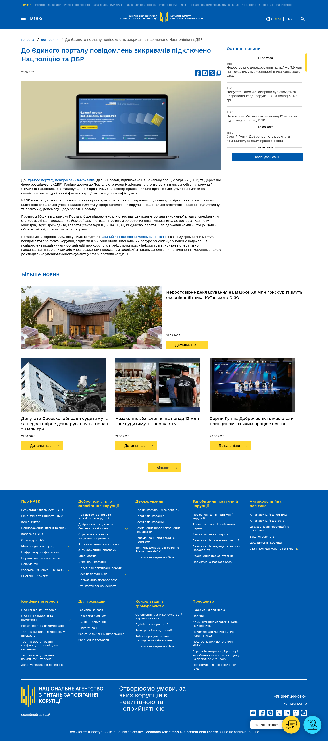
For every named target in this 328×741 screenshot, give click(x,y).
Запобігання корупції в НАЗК (43, 569)
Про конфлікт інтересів (39, 609)
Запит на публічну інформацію (101, 633)
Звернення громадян (94, 639)
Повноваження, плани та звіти (44, 527)
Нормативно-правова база (98, 579)
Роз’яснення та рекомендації (43, 625)
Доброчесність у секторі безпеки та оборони (96, 526)
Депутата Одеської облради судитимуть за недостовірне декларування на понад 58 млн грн (64, 423)
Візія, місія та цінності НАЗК (42, 515)
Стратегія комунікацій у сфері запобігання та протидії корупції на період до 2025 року (217, 655)
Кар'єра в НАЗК (32, 534)
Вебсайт (27, 4)
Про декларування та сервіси (157, 509)
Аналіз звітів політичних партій (216, 540)
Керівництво (31, 521)
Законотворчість (262, 536)
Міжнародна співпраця (38, 546)
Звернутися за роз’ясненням (42, 664)
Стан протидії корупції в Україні (274, 548)
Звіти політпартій (248, 4)
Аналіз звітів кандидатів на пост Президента (217, 548)
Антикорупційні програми (97, 549)
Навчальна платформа (140, 4)
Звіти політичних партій (211, 534)
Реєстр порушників (172, 4)
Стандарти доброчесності (98, 585)
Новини (199, 615)
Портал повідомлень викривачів (211, 4)
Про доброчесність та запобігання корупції (94, 516)
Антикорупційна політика (269, 514)
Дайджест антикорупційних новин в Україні (213, 633)
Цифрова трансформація (40, 552)
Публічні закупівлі (92, 621)
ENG (289, 19)
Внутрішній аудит (34, 575)
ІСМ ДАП (116, 4)
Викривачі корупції (93, 561)
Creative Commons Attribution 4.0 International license (174, 732)
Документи (30, 563)
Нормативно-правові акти (40, 558)
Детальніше (186, 345)
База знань (100, 4)
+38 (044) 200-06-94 (290, 696)
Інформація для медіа (209, 609)
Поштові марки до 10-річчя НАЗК (213, 643)
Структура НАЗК (33, 540)
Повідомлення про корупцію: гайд (214, 666)
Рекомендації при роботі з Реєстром (155, 539)
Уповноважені (89, 555)
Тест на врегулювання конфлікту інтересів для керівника (39, 645)
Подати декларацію (150, 515)
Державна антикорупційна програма (269, 528)
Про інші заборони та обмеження (37, 617)
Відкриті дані (88, 627)
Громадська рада (91, 609)
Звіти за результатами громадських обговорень (154, 638)
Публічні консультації (152, 624)
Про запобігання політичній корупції (213, 516)
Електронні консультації (154, 630)
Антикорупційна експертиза (99, 544)
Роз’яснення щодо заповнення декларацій (157, 529)
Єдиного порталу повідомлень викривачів (61, 180)
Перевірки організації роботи (100, 567)
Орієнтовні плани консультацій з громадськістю (158, 616)
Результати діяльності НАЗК (42, 509)
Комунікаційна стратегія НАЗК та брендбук (215, 623)
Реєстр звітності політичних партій (214, 526)
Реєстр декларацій (48, 4)
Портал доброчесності (278, 4)
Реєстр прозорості (77, 4)
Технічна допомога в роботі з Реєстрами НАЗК (157, 549)
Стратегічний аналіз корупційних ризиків (94, 536)
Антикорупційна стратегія (269, 520)
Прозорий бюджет (92, 615)
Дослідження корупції (267, 542)
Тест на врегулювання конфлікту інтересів (37, 657)
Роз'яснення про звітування (213, 555)
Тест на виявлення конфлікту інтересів (43, 633)
